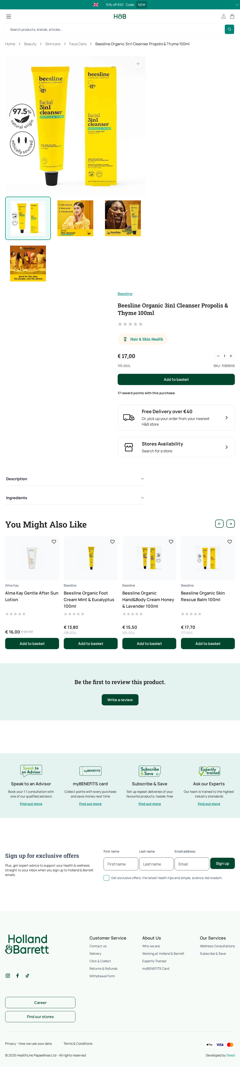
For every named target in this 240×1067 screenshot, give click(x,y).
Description (16, 478)
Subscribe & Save (213, 953)
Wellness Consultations (217, 946)
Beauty (30, 43)
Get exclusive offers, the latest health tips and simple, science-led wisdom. (167, 878)
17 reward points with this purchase (146, 393)
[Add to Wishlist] (54, 541)
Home (10, 43)
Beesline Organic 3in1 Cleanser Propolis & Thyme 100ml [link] (142, 43)
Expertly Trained (154, 961)
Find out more (31, 803)
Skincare (52, 43)
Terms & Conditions (78, 1043)
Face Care (77, 43)
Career (40, 1002)
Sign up (222, 863)
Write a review (120, 699)
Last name (147, 851)
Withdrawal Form (102, 976)
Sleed (230, 1055)
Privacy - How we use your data (28, 1043)
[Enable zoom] (138, 64)
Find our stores (40, 1016)
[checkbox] (106, 878)
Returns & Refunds (103, 968)
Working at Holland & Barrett (163, 953)
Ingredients (16, 497)
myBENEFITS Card (155, 968)
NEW (141, 4)
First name (111, 851)
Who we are (151, 946)
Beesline (125, 293)
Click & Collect (100, 961)
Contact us (98, 946)
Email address (185, 851)
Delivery (95, 953)
